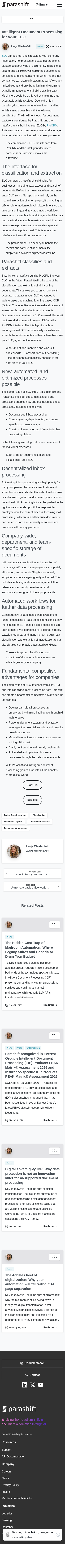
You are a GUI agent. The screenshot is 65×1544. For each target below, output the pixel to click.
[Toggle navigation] (59, 5)
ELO (4, 55)
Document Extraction (40, 821)
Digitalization (39, 815)
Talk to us (32, 799)
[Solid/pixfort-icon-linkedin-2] (25, 1384)
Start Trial (32, 784)
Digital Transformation (14, 815)
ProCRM (52, 125)
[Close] (58, 1534)
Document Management (15, 828)
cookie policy (24, 1537)
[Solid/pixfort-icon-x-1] (33, 1384)
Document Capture (13, 821)
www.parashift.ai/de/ (37, 850)
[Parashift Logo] (19, 1409)
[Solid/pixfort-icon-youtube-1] (41, 1384)
